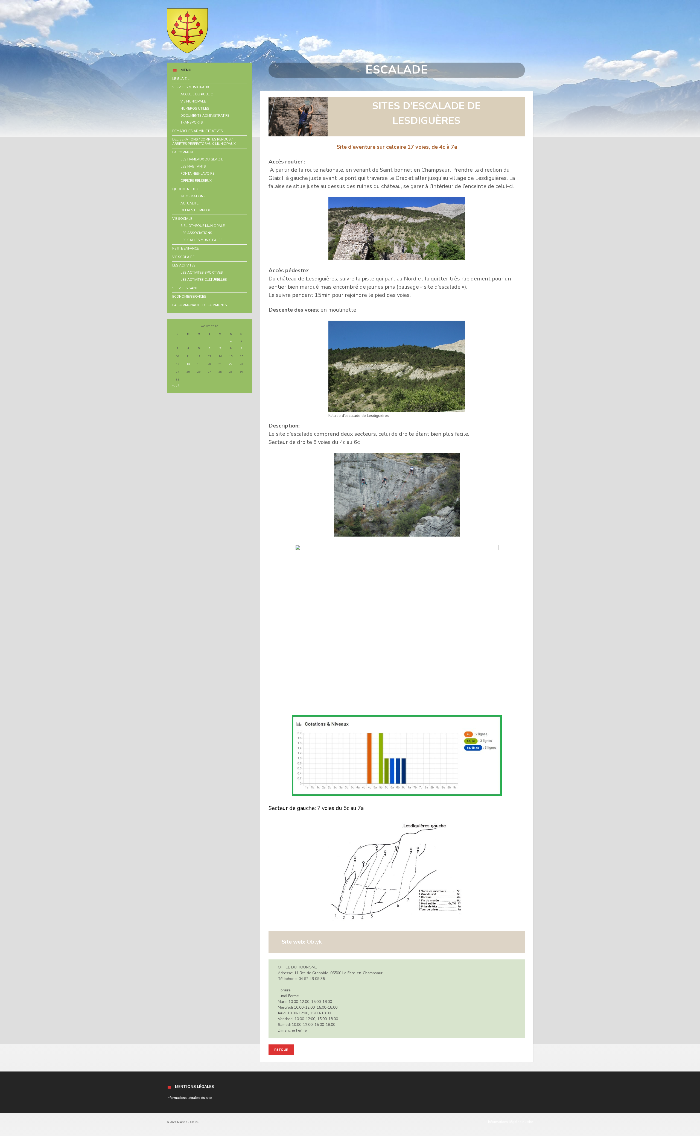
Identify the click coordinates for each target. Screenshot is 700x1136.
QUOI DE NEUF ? (185, 189)
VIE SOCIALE (182, 218)
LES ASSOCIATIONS (196, 233)
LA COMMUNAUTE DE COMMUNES (199, 305)
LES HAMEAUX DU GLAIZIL (201, 159)
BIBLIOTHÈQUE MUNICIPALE (202, 226)
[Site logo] (187, 52)
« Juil (175, 385)
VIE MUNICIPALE (193, 101)
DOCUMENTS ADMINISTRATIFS (204, 115)
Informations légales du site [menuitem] (510, 1122)
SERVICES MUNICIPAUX (190, 87)
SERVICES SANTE (186, 288)
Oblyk (302, 941)
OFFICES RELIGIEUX (196, 180)
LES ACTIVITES (184, 265)
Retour (281, 1049)
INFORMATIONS (193, 196)
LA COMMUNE (183, 152)
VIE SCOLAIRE (183, 257)
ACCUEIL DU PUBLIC (196, 94)
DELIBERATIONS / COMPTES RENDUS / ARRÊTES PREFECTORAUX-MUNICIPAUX (204, 141)
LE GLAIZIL (180, 79)
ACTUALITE (189, 203)
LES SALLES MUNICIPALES (201, 240)
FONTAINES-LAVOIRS (197, 173)
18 (188, 364)
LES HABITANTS (193, 166)
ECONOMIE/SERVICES (189, 296)
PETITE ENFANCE (185, 248)
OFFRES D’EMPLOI (195, 210)
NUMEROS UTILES (194, 108)
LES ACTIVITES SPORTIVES (201, 272)
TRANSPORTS (191, 122)
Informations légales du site (189, 1098)
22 (230, 364)
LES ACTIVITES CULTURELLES (203, 279)
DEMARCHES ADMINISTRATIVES (197, 131)
